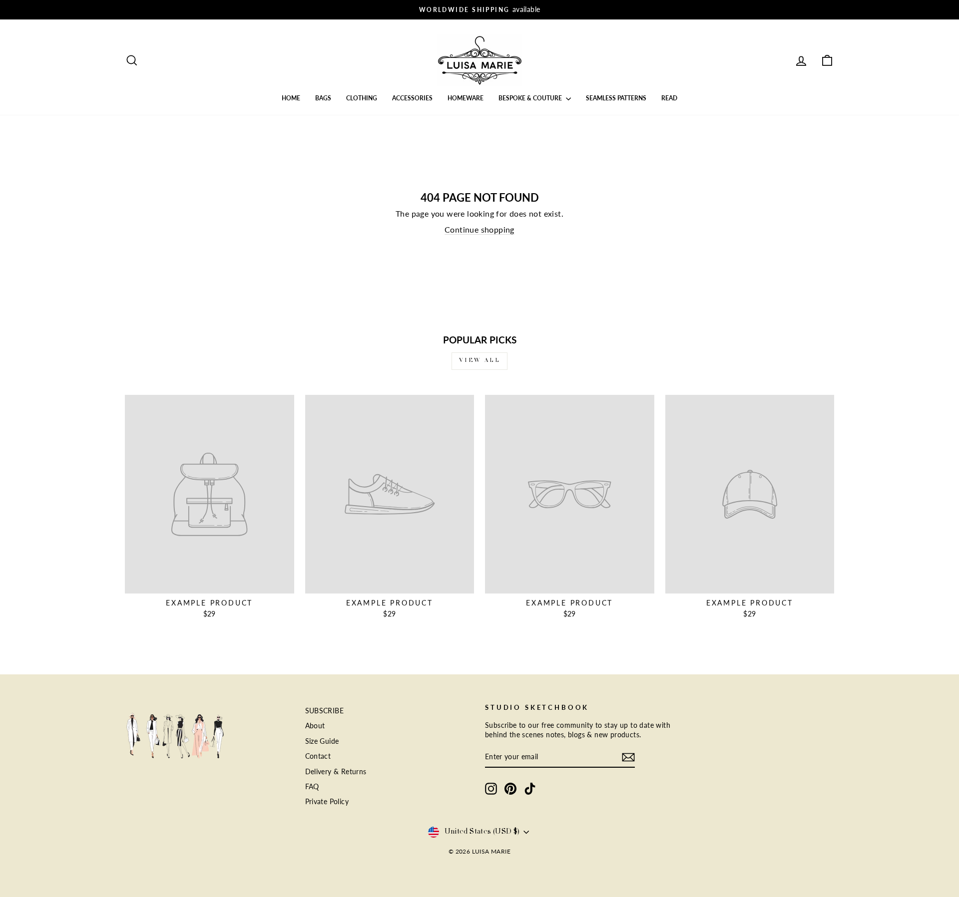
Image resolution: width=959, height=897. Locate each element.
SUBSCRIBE (324, 711)
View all (479, 361)
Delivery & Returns (336, 772)
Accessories (412, 98)
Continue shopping (479, 229)
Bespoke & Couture (530, 98)
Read (669, 98)
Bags (323, 98)
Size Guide (322, 741)
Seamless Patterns (616, 98)
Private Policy (327, 802)
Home (291, 98)
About (315, 726)
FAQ (312, 787)
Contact (318, 756)
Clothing (361, 98)
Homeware (465, 98)
